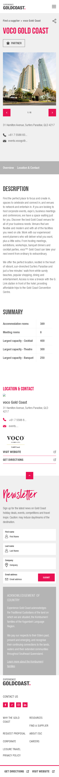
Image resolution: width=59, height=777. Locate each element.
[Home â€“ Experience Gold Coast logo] (14, 6)
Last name (9, 546)
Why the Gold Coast (11, 720)
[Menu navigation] (54, 7)
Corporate (9, 741)
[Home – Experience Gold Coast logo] (16, 681)
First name (9, 532)
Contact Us (10, 697)
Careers (34, 741)
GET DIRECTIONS (14, 771)
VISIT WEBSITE (40, 771)
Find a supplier (11, 20)
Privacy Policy (12, 756)
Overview (8, 167)
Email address (11, 574)
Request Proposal (14, 733)
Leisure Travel (12, 749)
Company (9, 560)
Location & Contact (28, 167)
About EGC (36, 733)
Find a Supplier (39, 725)
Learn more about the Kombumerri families (25, 664)
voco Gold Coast (32, 20)
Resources (36, 718)
